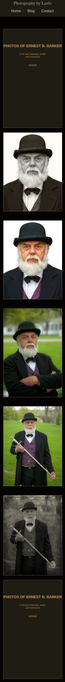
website (33, 65)
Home (16, 11)
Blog (31, 11)
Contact (47, 11)
